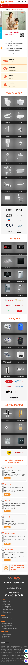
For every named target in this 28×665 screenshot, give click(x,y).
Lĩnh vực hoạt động (6, 604)
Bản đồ (7, 478)
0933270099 (18, 505)
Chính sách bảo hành (6, 634)
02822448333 (20, 9)
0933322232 (13, 9)
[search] (19, 2)
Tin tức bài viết (5, 617)
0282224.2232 (12, 554)
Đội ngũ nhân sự (5, 603)
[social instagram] (12, 595)
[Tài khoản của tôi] (22, 2)
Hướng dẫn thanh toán (7, 625)
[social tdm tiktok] (15, 595)
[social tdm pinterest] (19, 595)
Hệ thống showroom (6, 606)
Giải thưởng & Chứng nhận (7, 609)
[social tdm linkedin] (22, 595)
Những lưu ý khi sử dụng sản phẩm (9, 628)
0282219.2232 (12, 538)
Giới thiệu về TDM (6, 601)
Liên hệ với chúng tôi (6, 612)
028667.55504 (12, 488)
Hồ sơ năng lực (5, 607)
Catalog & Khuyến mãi (7, 618)
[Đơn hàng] (25, 2)
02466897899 (12, 505)
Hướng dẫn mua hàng (7, 623)
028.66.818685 (12, 521)
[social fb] (6, 595)
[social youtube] (9, 595)
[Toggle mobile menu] (2, 2)
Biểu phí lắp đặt (5, 626)
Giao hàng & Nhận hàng (7, 637)
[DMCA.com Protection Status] (5, 642)
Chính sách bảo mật (6, 633)
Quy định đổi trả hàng (6, 636)
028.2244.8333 (12, 472)
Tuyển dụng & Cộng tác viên (8, 611)
